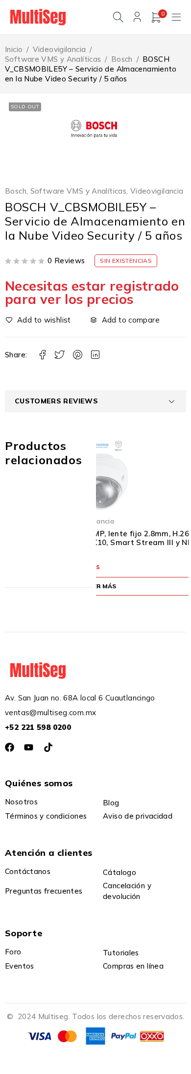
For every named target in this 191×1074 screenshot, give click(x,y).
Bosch (122, 59)
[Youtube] (28, 747)
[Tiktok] (48, 747)
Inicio (14, 49)
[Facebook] (9, 747)
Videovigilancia (59, 49)
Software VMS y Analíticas (53, 59)
